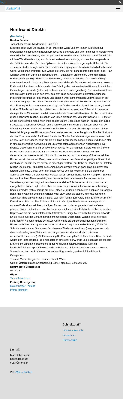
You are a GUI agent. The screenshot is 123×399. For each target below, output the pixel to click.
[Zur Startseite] (13, 8)
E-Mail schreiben (22, 372)
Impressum (69, 335)
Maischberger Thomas (22, 286)
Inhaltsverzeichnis (73, 330)
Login (3, 2)
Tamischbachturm (20, 278)
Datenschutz (70, 340)
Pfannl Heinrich (18, 289)
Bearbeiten (17, 36)
